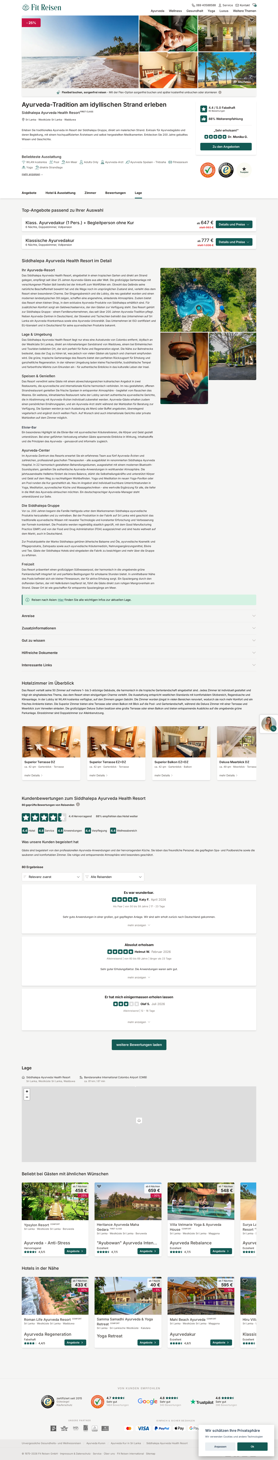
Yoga (211, 11)
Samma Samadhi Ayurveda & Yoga (125, 1321)
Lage (138, 193)
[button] (139, 1121)
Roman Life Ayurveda (53, 1320)
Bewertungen (115, 193)
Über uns (109, 1453)
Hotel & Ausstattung (60, 193)
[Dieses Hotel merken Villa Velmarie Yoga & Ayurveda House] (172, 1186)
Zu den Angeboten (226, 146)
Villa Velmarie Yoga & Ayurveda (195, 1227)
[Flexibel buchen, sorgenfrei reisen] (219, 92)
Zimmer (90, 193)
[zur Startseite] (41, 7)
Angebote (29, 193)
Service (97, 1453)
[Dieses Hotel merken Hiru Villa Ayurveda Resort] (245, 1281)
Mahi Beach (193, 1320)
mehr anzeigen (31, 174)
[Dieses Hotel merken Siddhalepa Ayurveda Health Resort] (252, 20)
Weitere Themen (244, 11)
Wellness (175, 11)
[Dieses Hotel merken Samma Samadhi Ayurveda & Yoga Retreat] (99, 1281)
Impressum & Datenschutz (75, 1453)
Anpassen (220, 1446)
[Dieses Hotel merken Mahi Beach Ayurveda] (172, 1281)
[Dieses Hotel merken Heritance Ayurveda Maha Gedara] (99, 1186)
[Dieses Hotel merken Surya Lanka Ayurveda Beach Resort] (245, 1186)
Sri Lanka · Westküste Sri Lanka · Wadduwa (51, 119)
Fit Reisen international (130, 1453)
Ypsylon (42, 1225)
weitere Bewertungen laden (139, 1045)
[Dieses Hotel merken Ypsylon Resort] (26, 1186)
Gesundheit (194, 11)
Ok (252, 1446)
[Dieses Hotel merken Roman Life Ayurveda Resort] (26, 1281)
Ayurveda (157, 11)
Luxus (224, 11)
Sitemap (150, 1453)
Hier (61, 600)
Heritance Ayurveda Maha (118, 1227)
